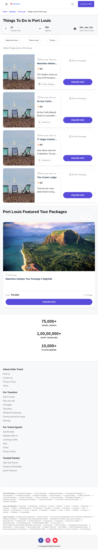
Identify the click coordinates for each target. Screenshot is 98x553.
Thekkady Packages (23, 495)
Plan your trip (9, 401)
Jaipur (68, 506)
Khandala (23, 506)
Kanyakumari (16, 510)
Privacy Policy (9, 382)
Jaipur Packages (57, 497)
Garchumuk (49, 525)
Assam (51, 506)
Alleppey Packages (40, 495)
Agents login (8, 432)
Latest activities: (9, 517)
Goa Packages (8, 495)
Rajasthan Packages (73, 497)
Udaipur (76, 510)
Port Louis (44, 60)
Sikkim (14, 508)
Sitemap (6, 421)
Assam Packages (41, 493)
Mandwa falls (21, 521)
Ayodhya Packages (46, 499)
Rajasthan (85, 506)
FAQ (5, 444)
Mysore (59, 506)
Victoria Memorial (35, 521)
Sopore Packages (42, 497)
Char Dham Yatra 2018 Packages (67, 499)
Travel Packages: (9, 493)
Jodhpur (53, 510)
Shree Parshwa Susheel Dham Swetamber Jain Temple (22, 525)
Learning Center (10, 440)
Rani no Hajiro (61, 525)
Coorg (27, 510)
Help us (6, 374)
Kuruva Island (43, 517)
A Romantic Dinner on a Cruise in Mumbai (63, 529)
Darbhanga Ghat (9, 523)
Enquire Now (77, 82)
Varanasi (6, 510)
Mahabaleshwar (25, 508)
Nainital (5, 512)
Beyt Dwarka (7, 527)
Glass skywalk (20, 527)
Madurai (43, 506)
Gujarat (84, 510)
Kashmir (57, 508)
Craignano (59, 521)
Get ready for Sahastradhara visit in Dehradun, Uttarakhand (71, 517)
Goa (84, 508)
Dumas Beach (86, 529)
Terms (5, 386)
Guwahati (66, 508)
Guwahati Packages (25, 493)
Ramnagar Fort (8, 521)
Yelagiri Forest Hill (49, 527)
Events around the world (14, 417)
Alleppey (14, 512)
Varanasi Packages (9, 499)
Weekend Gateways (12, 413)
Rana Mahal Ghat (34, 527)
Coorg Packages (69, 495)
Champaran (48, 521)
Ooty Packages (55, 495)
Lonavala (76, 508)
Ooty (61, 510)
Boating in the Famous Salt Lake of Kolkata (66, 519)
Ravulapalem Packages (28, 499)
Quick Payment (10, 470)
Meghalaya (33, 506)
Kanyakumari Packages (74, 493)
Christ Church (56, 523)
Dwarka (75, 506)
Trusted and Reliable (12, 467)
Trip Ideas (7, 409)
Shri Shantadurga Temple (79, 527)
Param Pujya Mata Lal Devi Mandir (15, 529)
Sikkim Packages (84, 495)
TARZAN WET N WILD (38, 529)
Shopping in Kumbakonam (78, 525)
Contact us (8, 378)
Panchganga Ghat (24, 523)
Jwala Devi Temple (72, 521)
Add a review (9, 397)
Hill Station (63, 527)
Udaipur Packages (26, 497)
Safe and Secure (10, 463)
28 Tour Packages (79, 61)
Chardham (38, 508)
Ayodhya (6, 508)
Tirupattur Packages (10, 501)
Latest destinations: (10, 506)
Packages (7, 405)
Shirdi (68, 510)
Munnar (35, 510)
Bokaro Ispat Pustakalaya (26, 517)
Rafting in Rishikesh (10, 519)
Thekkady (44, 510)
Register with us (10, 436)
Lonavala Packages (10, 497)
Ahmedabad (25, 512)
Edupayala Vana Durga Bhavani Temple (34, 519)
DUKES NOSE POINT (41, 523)
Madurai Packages (56, 493)
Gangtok (48, 508)
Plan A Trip (86, 4)
